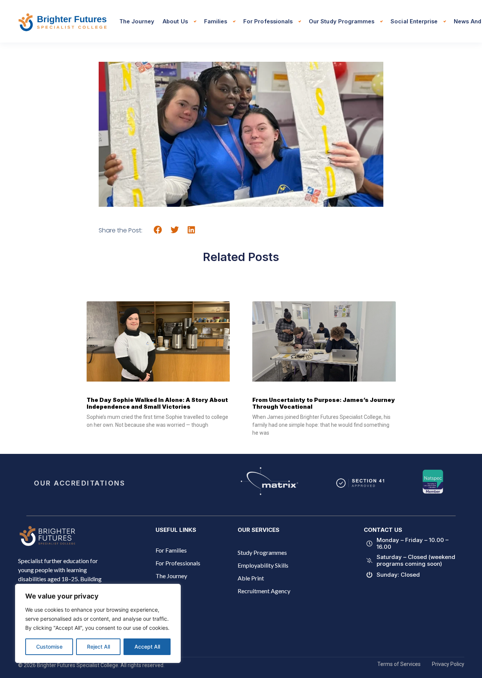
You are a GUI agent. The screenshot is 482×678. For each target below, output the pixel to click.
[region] (98, 623)
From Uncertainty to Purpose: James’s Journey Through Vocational (323, 403)
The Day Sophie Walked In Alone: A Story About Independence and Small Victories (157, 403)
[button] (158, 230)
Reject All (98, 646)
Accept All (147, 646)
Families (215, 21)
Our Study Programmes (341, 21)
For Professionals (268, 21)
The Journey (137, 21)
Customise (49, 646)
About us (175, 21)
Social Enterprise (414, 21)
